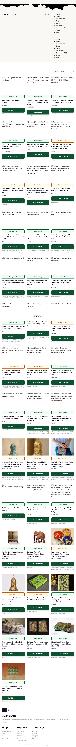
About (58, 30)
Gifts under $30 (61, 28)
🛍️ (49, 14)
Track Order (21, 731)
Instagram (35, 736)
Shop (58, 16)
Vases (58, 23)
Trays (58, 21)
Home (58, 14)
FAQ (18, 738)
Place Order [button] (13, 110)
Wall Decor (60, 25)
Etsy (33, 738)
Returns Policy (21, 740)
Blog (57, 32)
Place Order (38, 334)
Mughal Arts (8, 14)
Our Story (35, 731)
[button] (63, 37)
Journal (34, 733)
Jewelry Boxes (61, 19)
